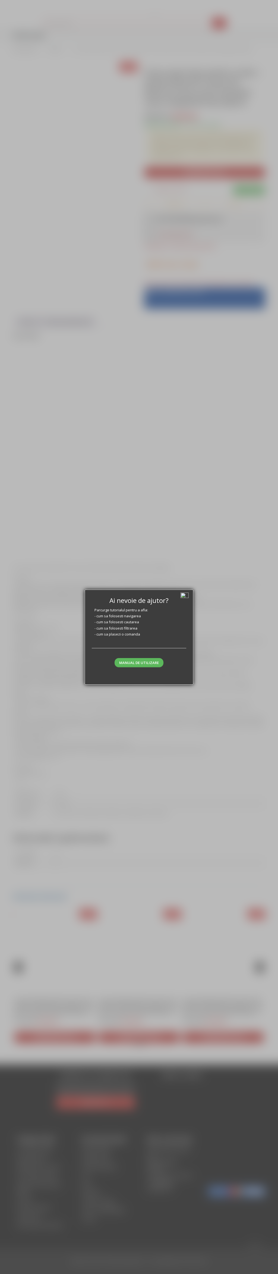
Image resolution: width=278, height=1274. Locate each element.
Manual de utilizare (139, 662)
